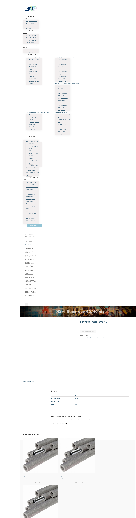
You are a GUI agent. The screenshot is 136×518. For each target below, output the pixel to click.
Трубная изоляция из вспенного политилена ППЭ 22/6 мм (76, 476)
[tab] (37, 378)
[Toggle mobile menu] (20, 232)
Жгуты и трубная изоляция (104, 337)
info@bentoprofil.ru (28, 244)
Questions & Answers (28, 381)
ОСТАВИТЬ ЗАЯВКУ (88, 331)
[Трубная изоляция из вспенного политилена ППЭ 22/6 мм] (77, 456)
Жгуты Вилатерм (91, 337)
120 (75, 395)
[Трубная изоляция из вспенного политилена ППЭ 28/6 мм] (40, 456)
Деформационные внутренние (34, 57)
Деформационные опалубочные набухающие (38, 112)
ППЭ (76, 404)
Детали (25, 377)
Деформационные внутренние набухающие (67, 57)
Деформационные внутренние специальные (67, 83)
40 (75, 401)
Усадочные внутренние (61, 112)
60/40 (76, 398)
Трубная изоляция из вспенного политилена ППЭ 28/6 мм (39, 476)
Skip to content (5, 1)
